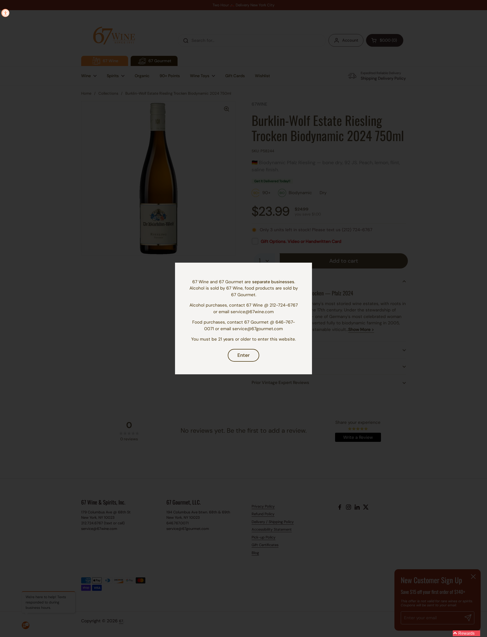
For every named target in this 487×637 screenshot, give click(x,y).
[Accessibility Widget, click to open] (5, 13)
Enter (243, 355)
